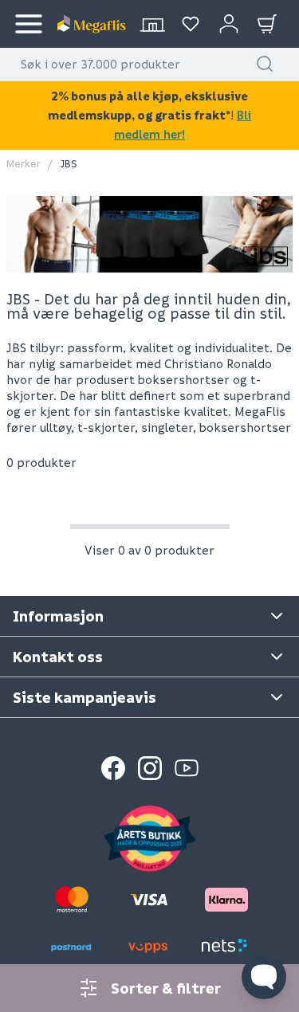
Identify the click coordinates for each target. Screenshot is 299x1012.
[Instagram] (150, 768)
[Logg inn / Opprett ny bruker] (229, 24)
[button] (265, 64)
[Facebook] (113, 768)
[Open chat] (264, 977)
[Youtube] (187, 768)
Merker (23, 163)
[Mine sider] (190, 24)
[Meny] (29, 24)
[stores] (152, 24)
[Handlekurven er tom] (267, 24)
